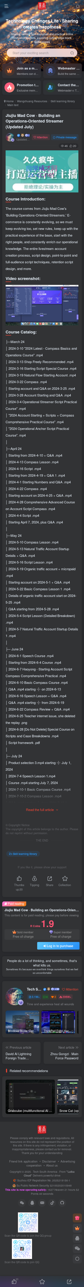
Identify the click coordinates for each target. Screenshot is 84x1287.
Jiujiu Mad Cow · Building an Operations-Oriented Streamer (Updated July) (34, 120)
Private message (66, 137)
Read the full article (40, 809)
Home (10, 101)
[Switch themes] (77, 1258)
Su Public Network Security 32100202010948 (44, 1185)
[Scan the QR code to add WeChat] (77, 1248)
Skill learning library (63, 101)
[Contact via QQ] (77, 1238)
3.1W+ (36, 997)
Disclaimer (49, 1161)
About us (52, 1165)
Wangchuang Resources (32, 101)
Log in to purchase (60, 946)
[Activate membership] (77, 1228)
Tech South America (35, 989)
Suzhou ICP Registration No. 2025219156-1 (44, 1180)
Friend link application (23, 1161)
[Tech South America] (42, 1129)
